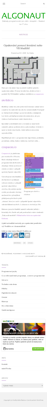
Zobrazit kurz (38, 349)
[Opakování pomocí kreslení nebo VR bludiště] (23, 70)
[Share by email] (27, 235)
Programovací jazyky (9, 271)
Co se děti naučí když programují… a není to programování (23, 276)
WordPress (40, 400)
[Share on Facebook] (4, 235)
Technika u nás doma (9, 284)
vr (24, 243)
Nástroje (23, 35)
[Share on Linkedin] (21, 235)
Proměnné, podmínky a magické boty (19, 253)
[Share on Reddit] (15, 235)
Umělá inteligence (8, 310)
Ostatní (4, 297)
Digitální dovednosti (9, 293)
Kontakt (5, 364)
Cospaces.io (6, 153)
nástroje (17, 243)
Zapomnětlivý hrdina (34, 256)
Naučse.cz (8, 321)
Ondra (31, 53)
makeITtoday (6, 369)
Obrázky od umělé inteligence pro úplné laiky (20, 333)
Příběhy (4, 289)
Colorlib (29, 400)
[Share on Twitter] (10, 235)
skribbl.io (7, 100)
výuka (30, 243)
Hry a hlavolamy (7, 306)
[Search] (43, 3)
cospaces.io (39, 94)
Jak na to (5, 280)
